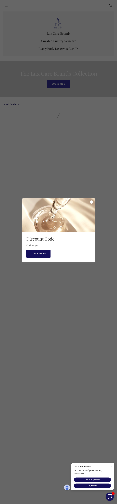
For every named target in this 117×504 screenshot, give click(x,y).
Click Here (38, 254)
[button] (110, 497)
